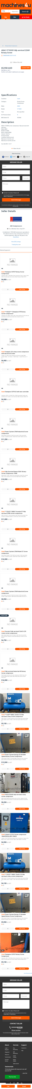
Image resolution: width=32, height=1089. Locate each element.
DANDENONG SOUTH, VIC (9, 55)
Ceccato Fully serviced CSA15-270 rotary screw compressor (13, 632)
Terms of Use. (10, 196)
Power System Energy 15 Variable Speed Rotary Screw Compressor (13, 915)
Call (8, 1086)
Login (6, 1048)
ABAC (18, 106)
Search (24, 11)
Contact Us (23, 1048)
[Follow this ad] (7, 289)
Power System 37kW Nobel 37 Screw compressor (14, 552)
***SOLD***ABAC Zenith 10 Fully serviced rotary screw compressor (13, 875)
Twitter (14, 156)
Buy (6, 17)
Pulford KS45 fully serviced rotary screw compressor (13, 795)
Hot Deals (26, 17)
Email (20, 156)
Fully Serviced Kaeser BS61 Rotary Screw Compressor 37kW (13, 472)
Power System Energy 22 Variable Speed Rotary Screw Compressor (13, 755)
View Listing (22, 289)
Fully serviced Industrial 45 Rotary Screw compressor (13, 672)
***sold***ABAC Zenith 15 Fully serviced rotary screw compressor (12, 715)
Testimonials (8, 1057)
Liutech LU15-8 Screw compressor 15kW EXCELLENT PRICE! (13, 835)
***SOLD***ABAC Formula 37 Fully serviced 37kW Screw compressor (13, 512)
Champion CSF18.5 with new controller (15, 391)
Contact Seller (26, 67)
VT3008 (19, 109)
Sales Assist (16, 1063)
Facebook (6, 156)
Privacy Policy (6, 1014)
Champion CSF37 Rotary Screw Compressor (12, 272)
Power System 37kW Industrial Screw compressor (14, 432)
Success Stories (7, 1060)
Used (18, 98)
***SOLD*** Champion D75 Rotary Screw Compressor (13, 312)
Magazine (7, 1052)
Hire (14, 17)
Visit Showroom (27, 973)
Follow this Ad (17, 62)
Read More (16, 237)
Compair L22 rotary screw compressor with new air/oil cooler (15, 352)
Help (22, 1050)
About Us (7, 1054)
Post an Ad (12, 1077)
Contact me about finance (11, 192)
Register (7, 1049)
